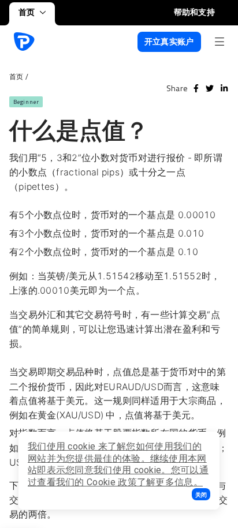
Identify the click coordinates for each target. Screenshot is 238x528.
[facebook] (196, 88)
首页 (26, 12)
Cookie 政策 (112, 482)
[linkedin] (224, 88)
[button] (201, 494)
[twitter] (210, 88)
